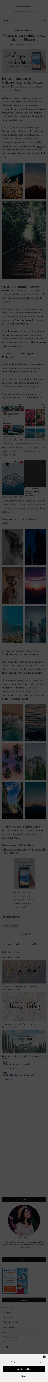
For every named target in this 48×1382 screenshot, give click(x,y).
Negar (24, 1376)
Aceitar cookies (24, 1369)
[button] (44, 1357)
